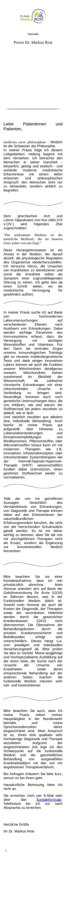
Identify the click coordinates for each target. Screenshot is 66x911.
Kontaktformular (49, 800)
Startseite (33, 34)
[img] (33, 16)
